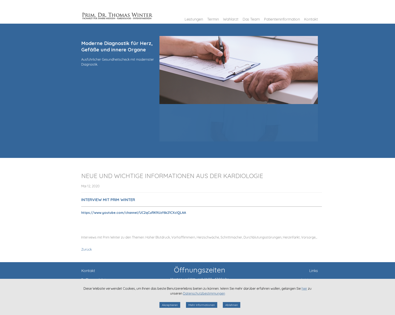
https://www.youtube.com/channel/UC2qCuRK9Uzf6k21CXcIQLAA (133, 213)
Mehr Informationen (201, 305)
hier (304, 288)
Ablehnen (231, 305)
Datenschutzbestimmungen (204, 293)
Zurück (86, 249)
